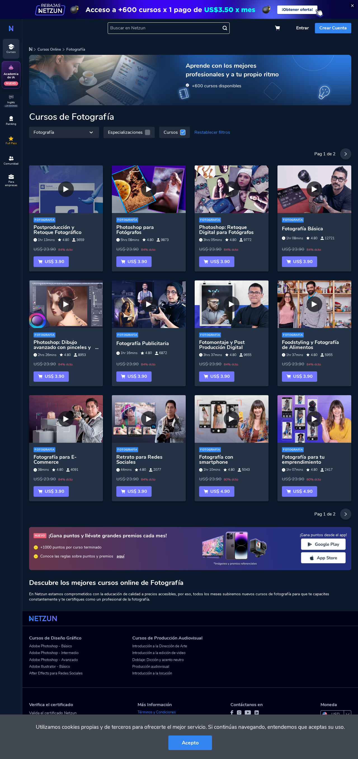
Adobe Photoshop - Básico (50, 646)
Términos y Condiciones (157, 712)
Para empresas (11, 183)
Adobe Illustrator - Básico (49, 666)
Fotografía (44, 132)
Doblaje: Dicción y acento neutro (158, 659)
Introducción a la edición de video (158, 652)
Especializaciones (125, 132)
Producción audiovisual (150, 666)
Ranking (11, 124)
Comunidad (11, 164)
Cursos (171, 132)
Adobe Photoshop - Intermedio (54, 652)
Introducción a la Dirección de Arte (159, 646)
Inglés (11, 103)
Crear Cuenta (333, 28)
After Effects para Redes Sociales (56, 673)
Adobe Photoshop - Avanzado (53, 659)
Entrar (302, 28)
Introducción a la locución (152, 673)
